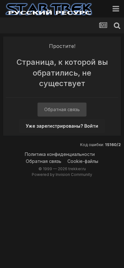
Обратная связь (62, 109)
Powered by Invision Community (62, 174)
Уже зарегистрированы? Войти (62, 126)
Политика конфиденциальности (60, 154)
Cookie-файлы (82, 161)
